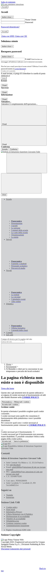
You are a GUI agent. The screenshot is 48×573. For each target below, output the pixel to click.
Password (29, 22)
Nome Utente (30, 20)
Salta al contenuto (8, 2)
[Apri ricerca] (27, 163)
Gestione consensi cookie (16, 523)
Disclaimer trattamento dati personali (15, 549)
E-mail (28, 59)
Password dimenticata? (10, 27)
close (4, 195)
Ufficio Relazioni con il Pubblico (19, 514)
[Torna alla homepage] (24, 152)
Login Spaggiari (20, 69)
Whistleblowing (12, 521)
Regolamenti (11, 367)
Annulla (5, 149)
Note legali (10, 509)
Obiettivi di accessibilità (15, 519)
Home (8, 364)
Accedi (4, 7)
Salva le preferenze (21, 441)
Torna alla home (7, 388)
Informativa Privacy (14, 512)
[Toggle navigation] (21, 183)
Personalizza (7, 402)
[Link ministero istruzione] (12, 4)
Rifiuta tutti (21, 402)
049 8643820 (15, 465)
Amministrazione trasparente (17, 526)
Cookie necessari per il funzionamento (16, 432)
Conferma (13, 149)
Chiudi (4, 85)
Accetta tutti (10, 405)
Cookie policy (12, 507)
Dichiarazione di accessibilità (18, 516)
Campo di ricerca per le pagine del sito (16, 339)
